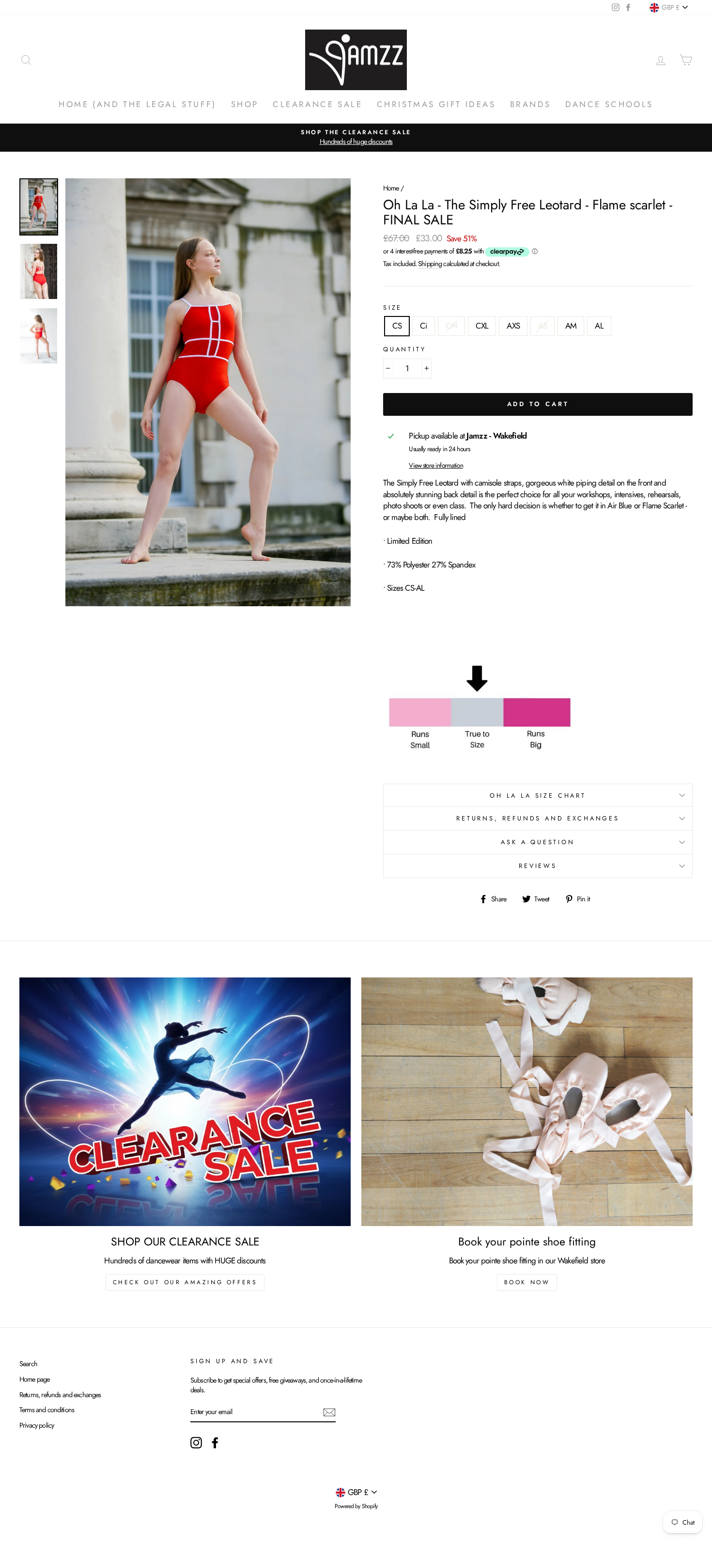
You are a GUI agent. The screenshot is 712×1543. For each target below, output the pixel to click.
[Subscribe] (329, 1412)
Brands (530, 104)
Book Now (527, 1282)
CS (397, 325)
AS (542, 325)
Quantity (404, 349)
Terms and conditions (46, 1410)
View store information (436, 465)
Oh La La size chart (538, 795)
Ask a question (538, 842)
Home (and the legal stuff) (137, 104)
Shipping (430, 263)
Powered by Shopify (356, 1506)
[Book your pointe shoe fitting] (527, 1101)
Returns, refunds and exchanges (60, 1395)
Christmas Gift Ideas (436, 104)
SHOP (245, 104)
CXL (482, 325)
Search (28, 1364)
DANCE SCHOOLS (609, 104)
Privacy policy (36, 1425)
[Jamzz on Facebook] (215, 1443)
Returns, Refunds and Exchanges (537, 818)
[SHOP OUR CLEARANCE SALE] (185, 1101)
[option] (356, 137)
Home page (34, 1379)
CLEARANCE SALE (317, 104)
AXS (513, 325)
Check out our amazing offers (185, 1282)
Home (391, 188)
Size (392, 307)
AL (599, 325)
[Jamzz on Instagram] (196, 1443)
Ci (423, 325)
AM (570, 325)
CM (451, 325)
